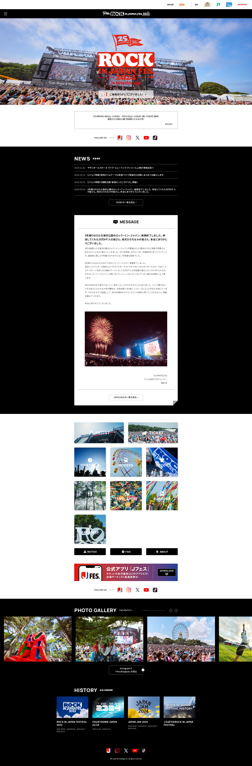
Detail (168, 124)
